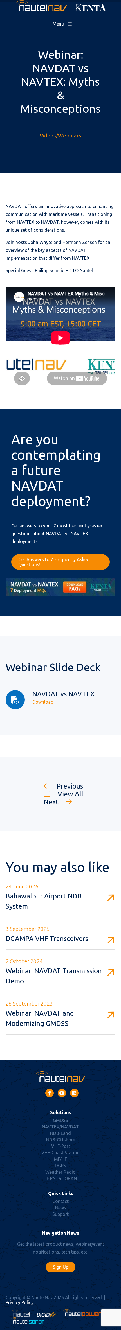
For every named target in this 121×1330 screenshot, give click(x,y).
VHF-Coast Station (60, 1152)
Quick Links (60, 1193)
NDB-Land (60, 1133)
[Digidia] (46, 1314)
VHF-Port (60, 1146)
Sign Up (60, 1267)
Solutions (60, 1112)
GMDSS (60, 1120)
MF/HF (60, 1159)
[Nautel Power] (82, 1314)
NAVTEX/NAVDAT (60, 1126)
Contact (60, 1201)
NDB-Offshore (60, 1139)
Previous (69, 786)
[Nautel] (20, 1314)
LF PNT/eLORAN (60, 1178)
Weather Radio (60, 1172)
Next (52, 802)
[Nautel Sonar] (27, 1321)
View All (69, 794)
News (60, 1207)
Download (42, 701)
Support (60, 1214)
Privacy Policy (19, 1302)
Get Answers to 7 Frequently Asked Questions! (53, 562)
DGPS (60, 1165)
